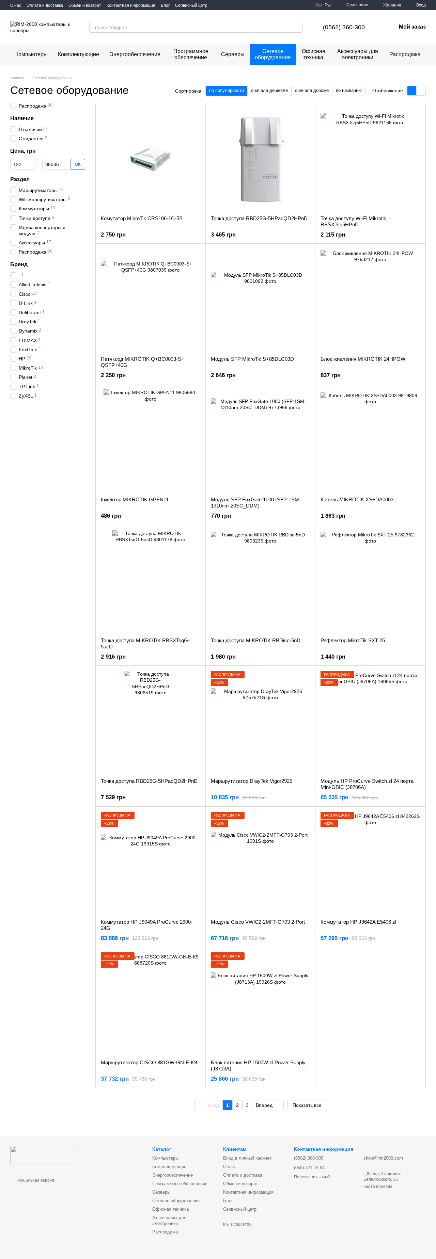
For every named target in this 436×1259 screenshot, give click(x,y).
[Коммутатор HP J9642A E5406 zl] (370, 863)
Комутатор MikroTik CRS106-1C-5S (142, 218)
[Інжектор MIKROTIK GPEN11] (150, 440)
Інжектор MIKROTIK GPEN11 (135, 499)
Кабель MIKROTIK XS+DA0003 (357, 499)
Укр (318, 5)
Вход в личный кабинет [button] (247, 1158)
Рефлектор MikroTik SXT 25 (353, 640)
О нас (15, 5)
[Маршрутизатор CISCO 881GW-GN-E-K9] (150, 1003)
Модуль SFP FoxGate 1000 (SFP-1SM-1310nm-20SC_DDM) (256, 503)
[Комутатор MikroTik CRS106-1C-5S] (150, 159)
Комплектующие (78, 54)
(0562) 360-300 (344, 27)
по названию (349, 90)
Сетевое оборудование (273, 54)
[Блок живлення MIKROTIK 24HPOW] (370, 300)
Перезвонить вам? (312, 1177)
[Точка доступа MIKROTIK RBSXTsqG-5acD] (150, 581)
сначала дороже (312, 90)
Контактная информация (131, 5)
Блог (165, 5)
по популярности (226, 90)
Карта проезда (377, 1186)
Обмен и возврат (84, 5)
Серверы (233, 54)
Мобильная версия (35, 1180)
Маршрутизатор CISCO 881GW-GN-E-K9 (149, 1062)
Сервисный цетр (191, 5)
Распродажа (405, 54)
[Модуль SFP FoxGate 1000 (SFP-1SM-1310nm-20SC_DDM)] (260, 440)
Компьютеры (31, 54)
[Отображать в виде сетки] (412, 90)
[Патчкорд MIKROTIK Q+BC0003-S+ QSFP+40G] (150, 300)
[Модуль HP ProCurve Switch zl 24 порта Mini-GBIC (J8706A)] (370, 722)
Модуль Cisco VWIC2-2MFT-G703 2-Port (258, 922)
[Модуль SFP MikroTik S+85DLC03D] (260, 300)
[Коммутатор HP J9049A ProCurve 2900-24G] (150, 863)
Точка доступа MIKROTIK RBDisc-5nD (255, 640)
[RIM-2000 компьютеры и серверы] (44, 1154)
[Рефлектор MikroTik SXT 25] (370, 581)
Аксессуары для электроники (357, 54)
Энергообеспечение (134, 54)
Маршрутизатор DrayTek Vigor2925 (251, 781)
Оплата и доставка (45, 5)
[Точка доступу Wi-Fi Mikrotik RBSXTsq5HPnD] (370, 159)
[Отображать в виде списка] (421, 90)
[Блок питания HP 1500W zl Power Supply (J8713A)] (260, 1003)
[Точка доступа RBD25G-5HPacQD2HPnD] (260, 159)
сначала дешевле (269, 90)
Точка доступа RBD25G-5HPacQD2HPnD (259, 218)
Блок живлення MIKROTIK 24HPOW (363, 359)
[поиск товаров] (297, 27)
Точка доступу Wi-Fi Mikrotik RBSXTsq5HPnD (353, 221)
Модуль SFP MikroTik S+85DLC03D (252, 359)
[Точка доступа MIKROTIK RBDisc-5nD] (260, 581)
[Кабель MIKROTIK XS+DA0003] (370, 440)
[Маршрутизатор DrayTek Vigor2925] (260, 722)
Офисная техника (313, 54)
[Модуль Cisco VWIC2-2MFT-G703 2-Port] (260, 863)
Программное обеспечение (190, 54)
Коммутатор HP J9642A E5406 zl (358, 922)
